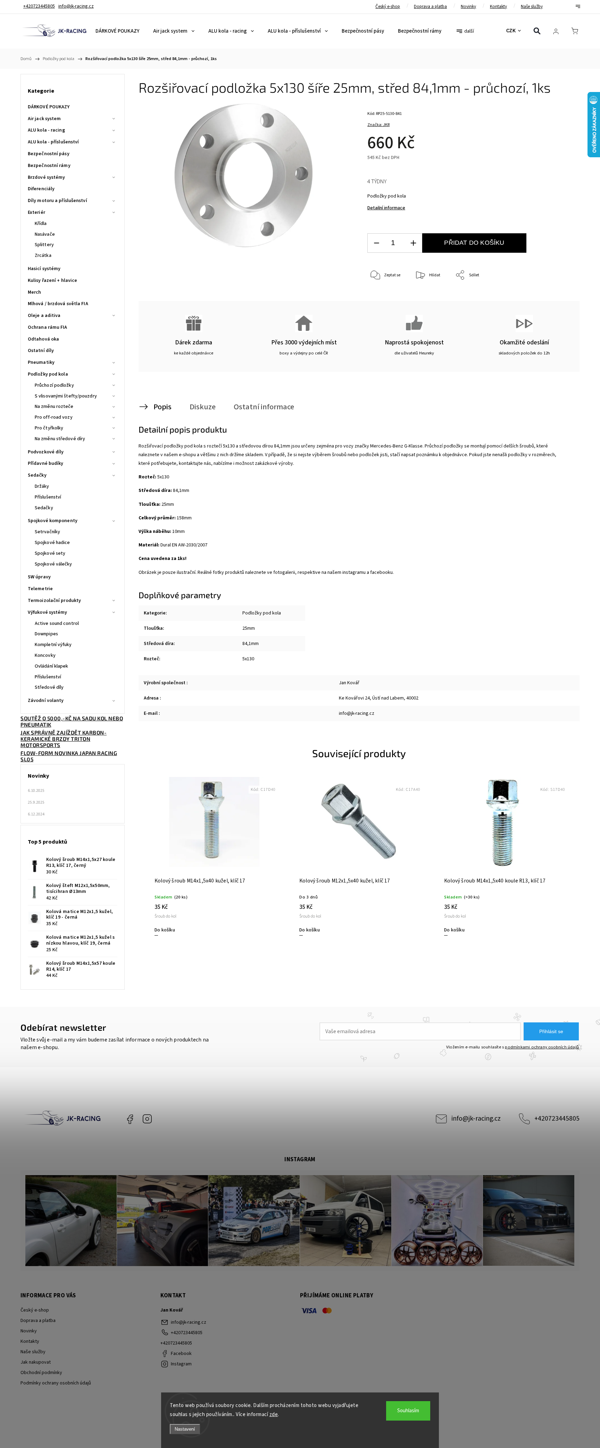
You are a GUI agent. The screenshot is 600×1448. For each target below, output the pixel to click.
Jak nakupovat (35, 1362)
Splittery (44, 244)
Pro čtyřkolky (49, 428)
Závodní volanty (46, 700)
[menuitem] (117, 31)
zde (273, 1414)
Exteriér (36, 212)
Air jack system (44, 118)
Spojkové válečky (53, 564)
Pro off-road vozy (54, 417)
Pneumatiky (41, 362)
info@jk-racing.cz (476, 1118)
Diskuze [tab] (203, 406)
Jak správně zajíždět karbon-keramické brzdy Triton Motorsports (63, 738)
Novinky (468, 6)
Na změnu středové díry (60, 438)
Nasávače (45, 234)
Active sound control (57, 623)
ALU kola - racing (46, 130)
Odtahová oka (43, 339)
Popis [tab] (162, 406)
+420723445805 (557, 1118)
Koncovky (45, 655)
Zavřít (556, 298)
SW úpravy (39, 577)
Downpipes (46, 633)
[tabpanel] (214, 856)
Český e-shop (387, 6)
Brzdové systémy (46, 177)
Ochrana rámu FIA (47, 327)
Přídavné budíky (46, 463)
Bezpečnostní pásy (48, 153)
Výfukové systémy (47, 612)
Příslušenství (48, 497)
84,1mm (250, 643)
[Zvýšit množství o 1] (413, 243)
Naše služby (532, 6)
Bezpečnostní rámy (49, 165)
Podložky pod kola (48, 374)
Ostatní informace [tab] (264, 406)
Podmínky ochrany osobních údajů (55, 1383)
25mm (248, 628)
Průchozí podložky (54, 385)
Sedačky (37, 475)
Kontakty (498, 6)
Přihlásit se (551, 1031)
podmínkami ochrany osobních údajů (542, 1047)
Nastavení (185, 1429)
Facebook (130, 1119)
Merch (34, 292)
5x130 (248, 658)
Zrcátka (43, 255)
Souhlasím (408, 1410)
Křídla (41, 223)
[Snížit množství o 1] (376, 243)
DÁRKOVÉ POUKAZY (49, 106)
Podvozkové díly (46, 452)
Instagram (147, 1119)
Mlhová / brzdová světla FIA (58, 303)
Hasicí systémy (44, 268)
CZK (511, 30)
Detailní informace (386, 207)
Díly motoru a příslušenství (57, 200)
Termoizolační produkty (54, 600)
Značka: (378, 125)
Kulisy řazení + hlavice (52, 280)
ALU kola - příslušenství (53, 142)
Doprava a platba (430, 6)
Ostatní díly (41, 350)
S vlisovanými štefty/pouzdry (66, 396)
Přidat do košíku (474, 242)
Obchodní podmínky (41, 1372)
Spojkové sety (50, 553)
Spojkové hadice (52, 542)
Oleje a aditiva (44, 315)
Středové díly (49, 687)
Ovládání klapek (51, 666)
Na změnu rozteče (54, 406)
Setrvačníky (47, 531)
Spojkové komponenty (52, 520)
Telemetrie (40, 588)
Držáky (42, 486)
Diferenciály (41, 188)
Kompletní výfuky (53, 644)
